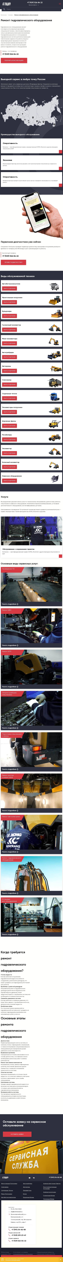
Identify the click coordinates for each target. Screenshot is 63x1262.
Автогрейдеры (27, 1183)
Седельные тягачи (7, 1190)
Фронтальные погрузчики (9, 1183)
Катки (25, 1194)
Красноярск (33, 5)
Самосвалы (4, 1187)
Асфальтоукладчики (49, 1192)
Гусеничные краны (49, 1195)
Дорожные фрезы (48, 1199)
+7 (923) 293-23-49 (19, 1235)
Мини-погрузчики (6, 1194)
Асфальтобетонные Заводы (51, 1183)
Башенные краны (28, 1197)
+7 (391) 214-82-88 (55, 1177)
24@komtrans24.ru (16, 1211)
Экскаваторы (27, 1190)
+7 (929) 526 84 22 (34, 2)
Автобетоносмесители (8, 1197)
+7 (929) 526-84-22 (19, 1241)
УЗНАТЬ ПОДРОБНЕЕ (9, 288)
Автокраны (26, 1187)
